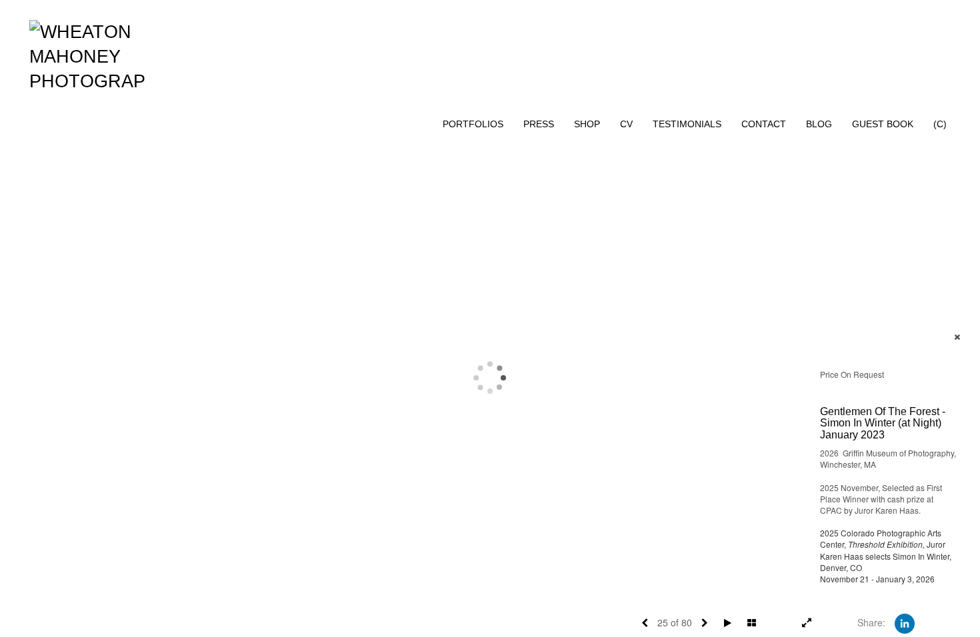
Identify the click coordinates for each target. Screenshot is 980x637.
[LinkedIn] (905, 622)
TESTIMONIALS (687, 124)
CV (626, 124)
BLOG (819, 124)
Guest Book (882, 124)
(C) (940, 124)
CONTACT (763, 124)
